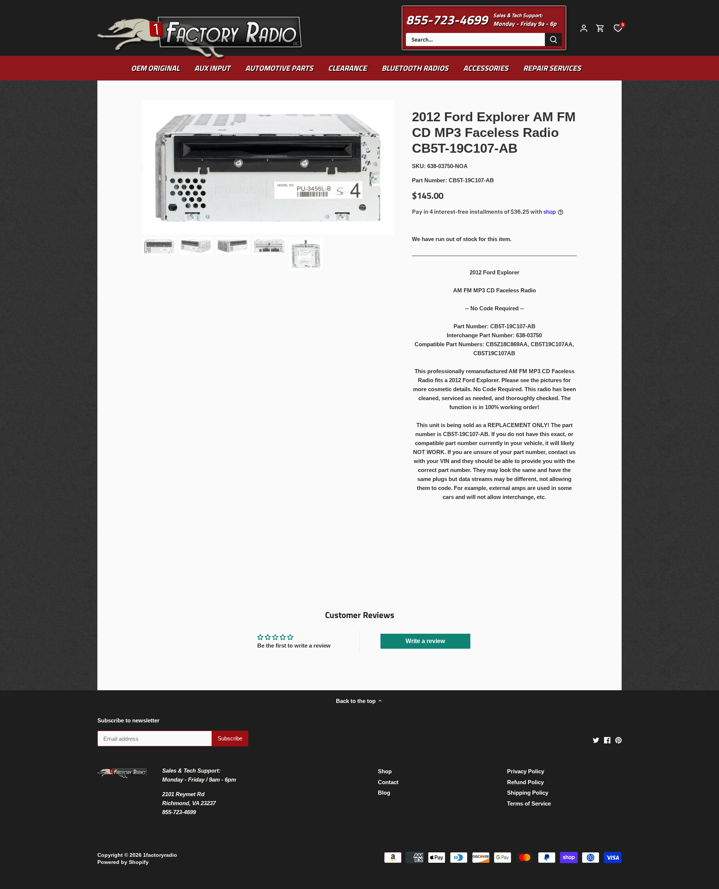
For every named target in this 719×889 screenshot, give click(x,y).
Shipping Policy (527, 792)
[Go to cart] (600, 28)
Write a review (425, 641)
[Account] (584, 28)
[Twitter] (596, 740)
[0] (618, 28)
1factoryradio (160, 855)
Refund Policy (525, 782)
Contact (388, 782)
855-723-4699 (447, 19)
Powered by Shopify (123, 862)
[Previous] (153, 167)
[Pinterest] (618, 740)
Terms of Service (529, 803)
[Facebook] (607, 740)
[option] (268, 167)
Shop (385, 771)
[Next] (382, 167)
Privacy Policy (525, 771)
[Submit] (553, 39)
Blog (384, 792)
